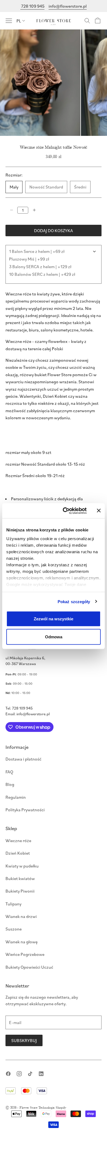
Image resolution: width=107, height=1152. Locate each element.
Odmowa (53, 636)
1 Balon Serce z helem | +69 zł (36, 251)
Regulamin (15, 797)
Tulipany (13, 903)
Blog (9, 784)
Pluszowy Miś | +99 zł (29, 259)
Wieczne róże (18, 840)
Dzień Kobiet (17, 853)
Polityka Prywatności (25, 809)
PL (18, 20)
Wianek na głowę (21, 941)
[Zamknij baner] (99, 511)
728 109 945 (32, 6)
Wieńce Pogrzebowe (24, 954)
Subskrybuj (24, 1040)
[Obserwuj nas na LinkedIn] (41, 1073)
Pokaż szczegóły (74, 601)
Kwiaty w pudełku (22, 866)
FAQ (9, 771)
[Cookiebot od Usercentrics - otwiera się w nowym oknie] (65, 510)
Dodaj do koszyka (53, 230)
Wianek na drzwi (21, 916)
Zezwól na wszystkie (53, 619)
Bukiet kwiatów (20, 878)
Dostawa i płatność (23, 759)
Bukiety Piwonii (20, 891)
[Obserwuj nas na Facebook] (8, 1073)
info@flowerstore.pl (68, 6)
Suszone (13, 929)
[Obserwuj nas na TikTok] (30, 1073)
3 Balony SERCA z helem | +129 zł (40, 266)
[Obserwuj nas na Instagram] (19, 1073)
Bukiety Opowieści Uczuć (29, 967)
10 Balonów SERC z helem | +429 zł (42, 274)
